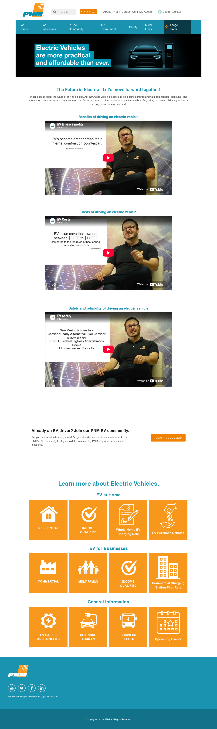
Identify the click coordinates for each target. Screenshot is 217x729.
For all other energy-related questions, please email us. (33, 696)
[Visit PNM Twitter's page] (22, 687)
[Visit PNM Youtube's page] (12, 687)
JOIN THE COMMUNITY (169, 437)
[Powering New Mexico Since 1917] (34, 10)
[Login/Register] (160, 12)
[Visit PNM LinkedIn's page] (42, 687)
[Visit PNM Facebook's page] (32, 687)
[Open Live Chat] (88, 11)
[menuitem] (26, 27)
